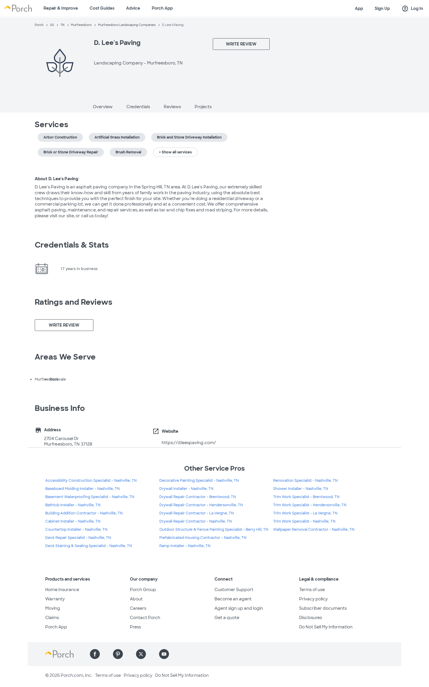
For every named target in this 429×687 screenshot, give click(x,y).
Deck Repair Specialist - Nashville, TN (78, 537)
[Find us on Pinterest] (118, 654)
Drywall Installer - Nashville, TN (186, 488)
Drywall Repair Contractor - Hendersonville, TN (201, 505)
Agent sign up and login (238, 608)
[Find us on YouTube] (164, 654)
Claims (52, 617)
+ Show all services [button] (175, 152)
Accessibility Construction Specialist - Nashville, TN (91, 480)
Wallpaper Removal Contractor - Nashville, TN (313, 529)
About (136, 599)
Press (135, 627)
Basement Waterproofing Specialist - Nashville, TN (89, 497)
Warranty (55, 599)
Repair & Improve (60, 8)
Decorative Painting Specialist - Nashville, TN (199, 480)
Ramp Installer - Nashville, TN (184, 546)
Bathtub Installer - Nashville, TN (72, 505)
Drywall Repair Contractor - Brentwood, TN (197, 497)
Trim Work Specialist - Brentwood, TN (306, 497)
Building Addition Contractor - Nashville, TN (84, 513)
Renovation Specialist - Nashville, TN (305, 480)
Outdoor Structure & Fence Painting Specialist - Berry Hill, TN (213, 529)
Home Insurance (62, 589)
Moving (52, 608)
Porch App (162, 8)
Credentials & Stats (72, 245)
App (359, 8)
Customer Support (233, 589)
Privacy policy (313, 599)
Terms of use (312, 589)
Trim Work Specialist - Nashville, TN (304, 521)
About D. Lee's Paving (56, 178)
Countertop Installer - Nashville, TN (76, 529)
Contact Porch (145, 617)
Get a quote (226, 617)
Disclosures (310, 617)
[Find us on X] (141, 654)
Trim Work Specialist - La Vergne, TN (305, 513)
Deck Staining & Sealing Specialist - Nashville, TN (88, 546)
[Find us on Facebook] (95, 654)
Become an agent (233, 599)
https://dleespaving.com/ (189, 442)
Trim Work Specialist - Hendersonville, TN (309, 505)
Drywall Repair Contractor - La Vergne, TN (196, 513)
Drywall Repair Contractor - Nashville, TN (195, 521)
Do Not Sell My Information (326, 627)
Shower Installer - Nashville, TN (300, 488)
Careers (138, 608)
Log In (412, 9)
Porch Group (143, 589)
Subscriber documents (323, 608)
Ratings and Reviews (73, 302)
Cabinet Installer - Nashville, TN (72, 521)
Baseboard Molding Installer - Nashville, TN (82, 488)
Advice (133, 8)
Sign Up (382, 8)
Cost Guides (102, 8)
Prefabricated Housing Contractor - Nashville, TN (202, 537)
